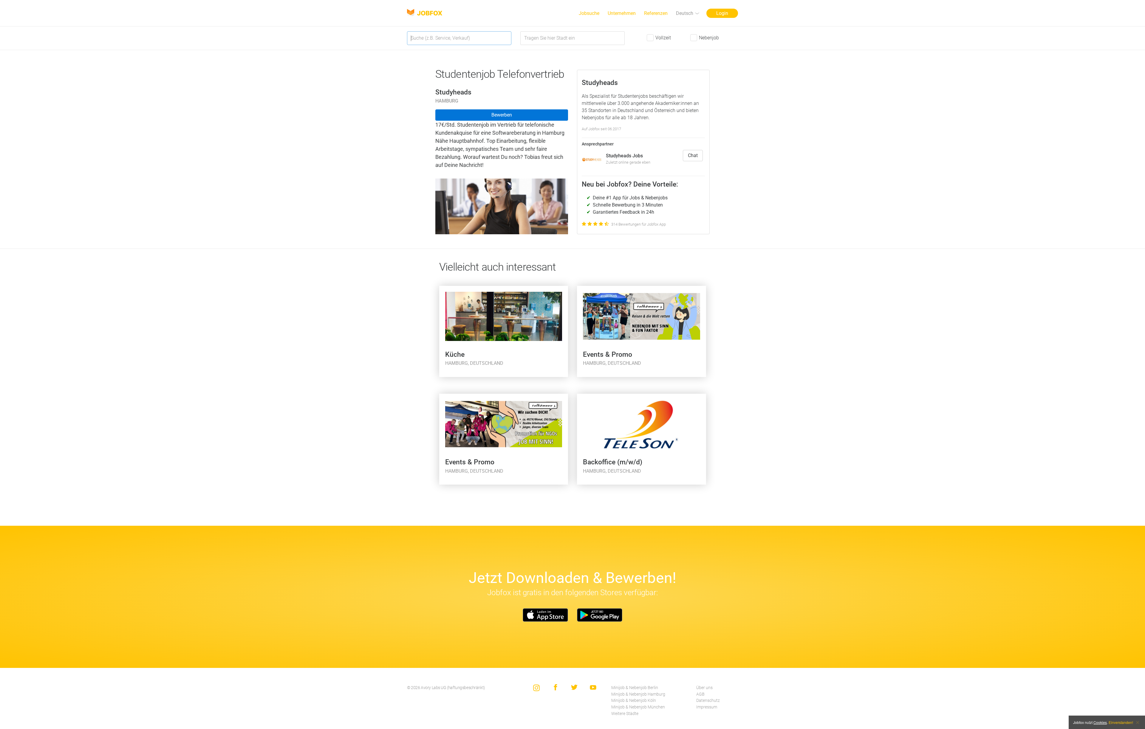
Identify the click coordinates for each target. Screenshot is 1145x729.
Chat (693, 155)
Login (722, 13)
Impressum (706, 707)
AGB (700, 694)
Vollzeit (663, 38)
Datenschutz (708, 700)
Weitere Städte (624, 713)
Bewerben (501, 115)
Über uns (704, 687)
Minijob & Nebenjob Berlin (634, 687)
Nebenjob (709, 38)
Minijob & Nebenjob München (638, 707)
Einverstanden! (1121, 722)
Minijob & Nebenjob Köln (633, 700)
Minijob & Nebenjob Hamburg (638, 694)
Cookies (1100, 722)
